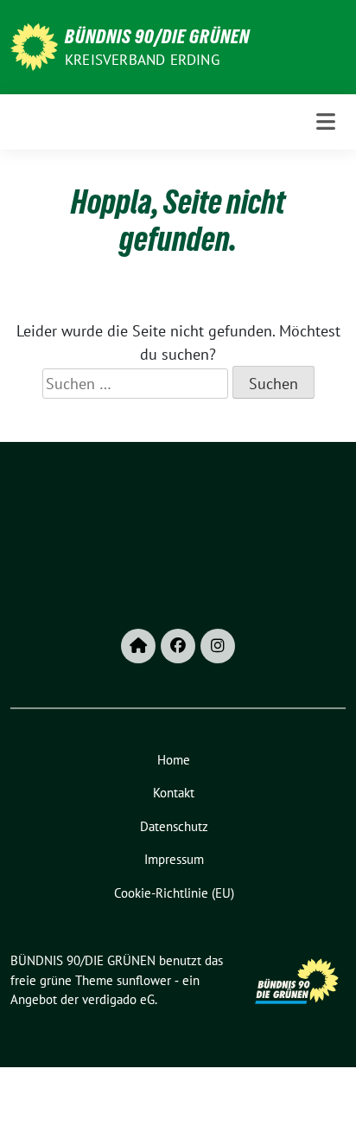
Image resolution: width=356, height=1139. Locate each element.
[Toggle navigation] (326, 121)
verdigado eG (118, 999)
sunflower (144, 980)
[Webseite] (138, 646)
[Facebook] (178, 646)
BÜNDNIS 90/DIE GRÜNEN (157, 36)
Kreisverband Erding (142, 59)
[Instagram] (217, 646)
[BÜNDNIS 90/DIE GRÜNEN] (34, 45)
